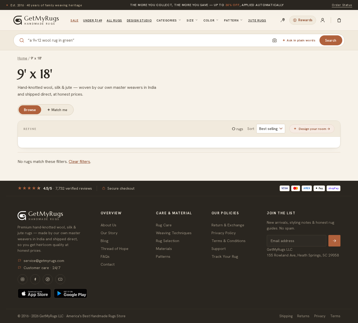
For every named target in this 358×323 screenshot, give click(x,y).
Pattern (231, 20)
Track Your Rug (224, 256)
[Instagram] (23, 279)
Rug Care (164, 224)
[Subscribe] (334, 241)
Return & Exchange (227, 224)
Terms (335, 316)
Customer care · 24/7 (42, 267)
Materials (164, 248)
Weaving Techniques (174, 232)
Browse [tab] (30, 109)
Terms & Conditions (228, 240)
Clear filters (79, 161)
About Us (108, 224)
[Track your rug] (282, 20)
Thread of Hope (114, 248)
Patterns (163, 256)
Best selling (268, 128)
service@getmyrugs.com (44, 260)
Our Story (109, 232)
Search (331, 40)
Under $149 (92, 20)
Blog (105, 240)
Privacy (320, 316)
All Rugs (114, 20)
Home (23, 58)
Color (208, 20)
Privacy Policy (223, 232)
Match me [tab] (57, 109)
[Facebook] (35, 279)
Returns (303, 316)
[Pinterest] (48, 279)
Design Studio (139, 20)
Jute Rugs (257, 20)
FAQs (105, 256)
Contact (108, 264)
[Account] (322, 20)
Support (218, 248)
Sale (74, 20)
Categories (166, 20)
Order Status (342, 5)
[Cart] (339, 20)
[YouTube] (60, 279)
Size (190, 20)
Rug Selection (167, 240)
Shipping (285, 316)
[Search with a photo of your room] (274, 40)
